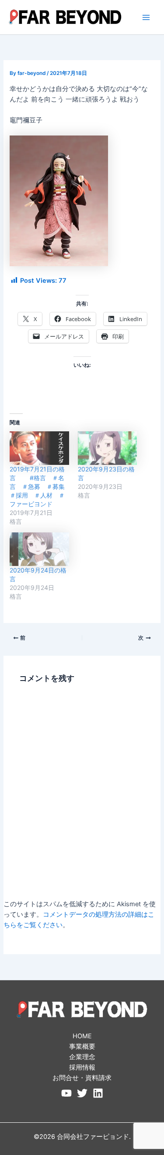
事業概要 (82, 1046)
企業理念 (82, 1057)
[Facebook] (66, 1093)
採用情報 (82, 1067)
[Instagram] (98, 1093)
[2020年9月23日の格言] (107, 448)
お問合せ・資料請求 (82, 1078)
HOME (82, 1036)
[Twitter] (82, 1093)
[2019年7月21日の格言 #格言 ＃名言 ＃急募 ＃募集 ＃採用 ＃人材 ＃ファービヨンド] (39, 448)
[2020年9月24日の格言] (39, 549)
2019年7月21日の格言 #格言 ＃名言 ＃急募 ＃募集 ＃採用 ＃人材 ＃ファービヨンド (40, 486)
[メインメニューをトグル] (146, 17)
